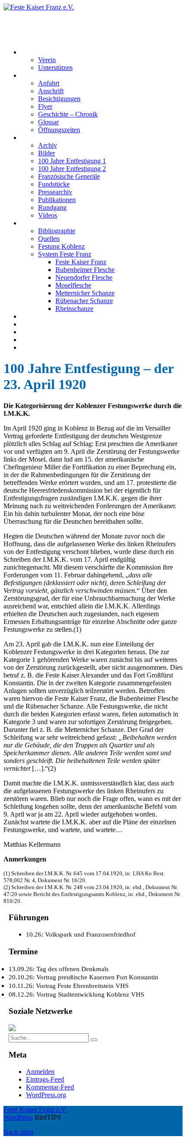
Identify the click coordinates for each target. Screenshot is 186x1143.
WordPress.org (46, 1095)
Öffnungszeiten (59, 129)
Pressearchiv (55, 192)
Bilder (46, 153)
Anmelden (40, 1071)
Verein (47, 59)
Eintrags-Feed (45, 1079)
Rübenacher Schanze (84, 300)
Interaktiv (34, 137)
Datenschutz (38, 339)
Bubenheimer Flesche (85, 269)
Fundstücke (54, 184)
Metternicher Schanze (85, 293)
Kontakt (32, 324)
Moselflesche (73, 285)
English (31, 347)
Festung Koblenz (44, 223)
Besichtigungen (59, 98)
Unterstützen (55, 67)
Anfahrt (48, 83)
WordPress (18, 1117)
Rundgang (52, 207)
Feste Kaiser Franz (80, 262)
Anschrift (51, 91)
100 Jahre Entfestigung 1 (72, 161)
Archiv (47, 145)
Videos (47, 215)
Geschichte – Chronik (68, 114)
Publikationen (57, 199)
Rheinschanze (74, 308)
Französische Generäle (69, 176)
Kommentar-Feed (50, 1087)
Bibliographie (56, 230)
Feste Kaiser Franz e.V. (35, 15)
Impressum (36, 332)
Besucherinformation (49, 75)
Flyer (45, 106)
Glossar (48, 122)
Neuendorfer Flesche (83, 277)
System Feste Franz (64, 254)
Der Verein (36, 52)
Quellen (49, 238)
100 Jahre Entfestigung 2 (72, 168)
